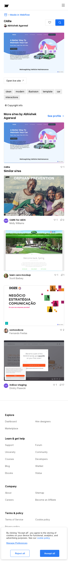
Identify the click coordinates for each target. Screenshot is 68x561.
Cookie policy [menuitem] (42, 519)
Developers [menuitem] (41, 459)
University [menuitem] (10, 452)
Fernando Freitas (18, 333)
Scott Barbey (16, 278)
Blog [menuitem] (7, 466)
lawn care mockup (20, 275)
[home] (6, 6)
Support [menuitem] (9, 445)
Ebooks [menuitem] (9, 473)
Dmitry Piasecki (17, 388)
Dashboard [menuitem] (11, 421)
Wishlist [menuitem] (39, 466)
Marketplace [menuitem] (11, 428)
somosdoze (16, 330)
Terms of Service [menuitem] (14, 519)
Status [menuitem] (38, 473)
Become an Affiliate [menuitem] (45, 500)
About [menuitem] (8, 493)
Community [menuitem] (41, 452)
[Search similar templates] (59, 22)
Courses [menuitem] (9, 459)
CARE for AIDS (17, 220)
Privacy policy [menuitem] (12, 526)
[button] (49, 22)
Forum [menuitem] (38, 445)
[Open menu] (63, 5)
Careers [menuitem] (9, 500)
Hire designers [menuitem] (43, 421)
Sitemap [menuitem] (39, 493)
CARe (7, 167)
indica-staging (18, 385)
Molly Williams (16, 223)
